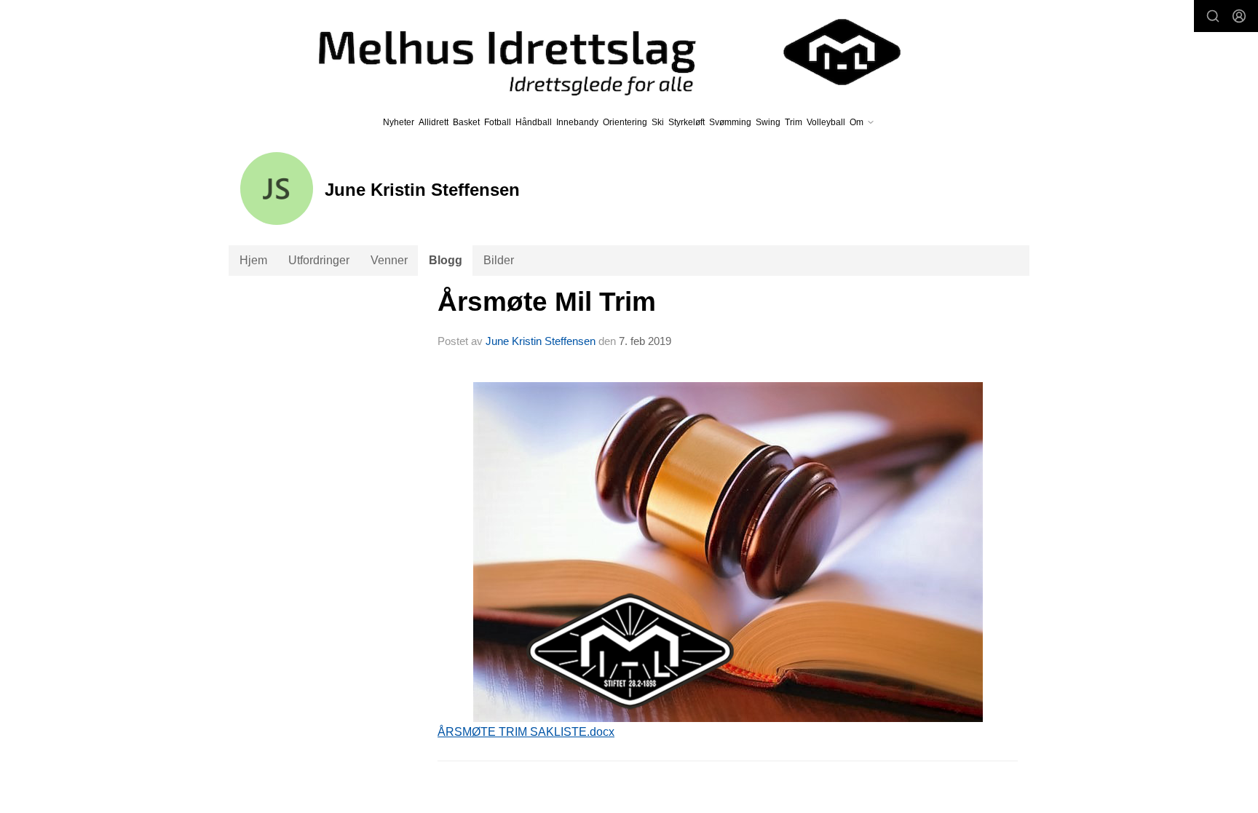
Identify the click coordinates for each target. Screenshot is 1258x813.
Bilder (498, 260)
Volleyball (826, 122)
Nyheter (398, 122)
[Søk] (1213, 16)
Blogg (445, 260)
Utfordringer (318, 260)
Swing (768, 122)
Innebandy (577, 122)
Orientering (625, 122)
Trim (793, 122)
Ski (658, 122)
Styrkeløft (686, 122)
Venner (389, 260)
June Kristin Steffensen (541, 341)
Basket (466, 122)
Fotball (497, 122)
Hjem (253, 260)
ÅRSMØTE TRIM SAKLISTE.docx (526, 732)
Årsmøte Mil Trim (547, 302)
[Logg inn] (1239, 16)
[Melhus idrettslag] (592, 52)
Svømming (730, 122)
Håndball (533, 122)
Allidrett (433, 122)
